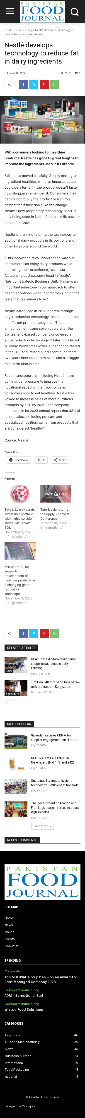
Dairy (28, 30)
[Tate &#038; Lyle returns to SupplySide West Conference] (56, 494)
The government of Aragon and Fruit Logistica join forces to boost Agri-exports (55, 807)
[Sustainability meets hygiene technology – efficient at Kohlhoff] (16, 786)
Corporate (12, 971)
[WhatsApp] (54, 84)
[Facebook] (23, 84)
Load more (41, 826)
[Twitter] (33, 84)
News (18, 30)
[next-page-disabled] (14, 703)
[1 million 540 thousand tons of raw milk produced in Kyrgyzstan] (16, 688)
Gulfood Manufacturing (22, 990)
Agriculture (12, 693)
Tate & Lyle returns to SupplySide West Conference (54, 514)
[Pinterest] (44, 84)
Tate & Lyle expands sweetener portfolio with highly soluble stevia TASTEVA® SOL (20, 518)
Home (8, 30)
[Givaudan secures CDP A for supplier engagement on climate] (16, 741)
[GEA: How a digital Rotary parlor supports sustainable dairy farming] (16, 665)
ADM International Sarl (24, 996)
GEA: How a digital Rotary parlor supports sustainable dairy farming (53, 663)
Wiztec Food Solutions (24, 1010)
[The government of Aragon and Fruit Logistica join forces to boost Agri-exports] (16, 809)
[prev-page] (7, 703)
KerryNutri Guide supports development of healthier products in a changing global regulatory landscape (20, 580)
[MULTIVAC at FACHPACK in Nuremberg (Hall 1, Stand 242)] (16, 764)
